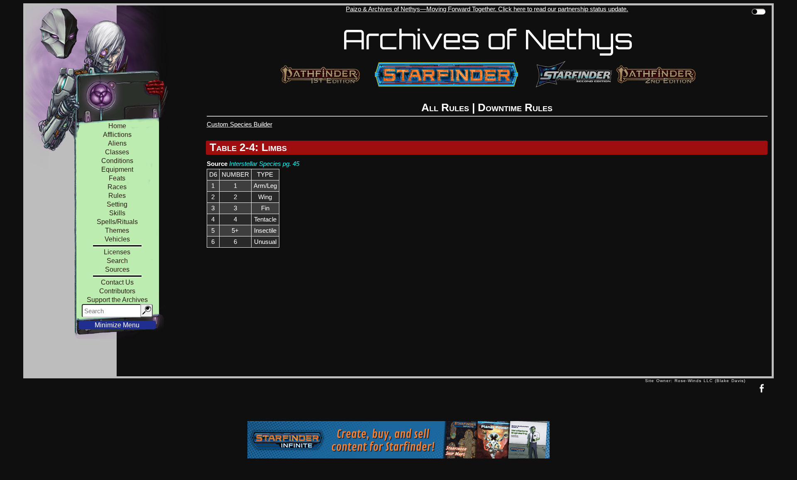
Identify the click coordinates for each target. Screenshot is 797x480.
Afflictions (117, 134)
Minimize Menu (117, 325)
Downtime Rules (515, 107)
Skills (117, 213)
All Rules (445, 107)
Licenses (117, 252)
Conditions (117, 160)
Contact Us (117, 282)
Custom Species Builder (239, 124)
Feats (117, 178)
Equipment (117, 169)
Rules (117, 195)
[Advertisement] (334, 401)
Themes (117, 230)
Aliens (117, 143)
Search (117, 260)
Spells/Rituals (117, 221)
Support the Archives (117, 299)
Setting (117, 204)
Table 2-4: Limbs (248, 147)
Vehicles (117, 239)
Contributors (117, 291)
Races (117, 186)
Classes (117, 152)
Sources (117, 269)
